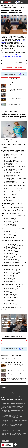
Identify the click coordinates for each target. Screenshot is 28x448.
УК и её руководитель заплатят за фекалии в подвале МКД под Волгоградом (16, 379)
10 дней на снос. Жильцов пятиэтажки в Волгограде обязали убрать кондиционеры (12, 321)
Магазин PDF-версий (7, 394)
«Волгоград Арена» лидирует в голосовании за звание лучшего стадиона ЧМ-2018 (16, 99)
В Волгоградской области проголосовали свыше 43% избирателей (16, 94)
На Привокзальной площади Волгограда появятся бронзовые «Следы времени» (16, 374)
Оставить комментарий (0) (14, 67)
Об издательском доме (8, 392)
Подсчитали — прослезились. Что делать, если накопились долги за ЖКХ (16, 365)
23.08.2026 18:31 (4, 111)
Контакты (4, 390)
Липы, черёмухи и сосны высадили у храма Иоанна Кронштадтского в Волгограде (16, 370)
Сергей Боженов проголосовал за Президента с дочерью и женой (14, 85)
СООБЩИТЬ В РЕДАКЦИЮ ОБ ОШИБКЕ (12, 399)
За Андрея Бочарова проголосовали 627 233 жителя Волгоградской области (16, 104)
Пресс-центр (21, 392)
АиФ (11, 139)
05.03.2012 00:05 (5, 6)
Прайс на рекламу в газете (16, 390)
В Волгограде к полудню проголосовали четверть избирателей (16, 90)
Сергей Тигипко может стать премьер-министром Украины (13, 55)
